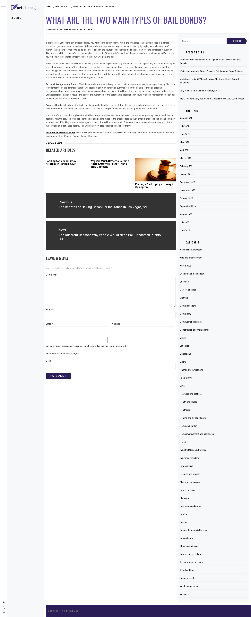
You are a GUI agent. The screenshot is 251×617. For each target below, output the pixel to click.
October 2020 (186, 198)
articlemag (86, 29)
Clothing (184, 297)
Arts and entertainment (191, 257)
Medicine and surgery (190, 482)
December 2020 (187, 182)
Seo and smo (186, 538)
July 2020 (184, 222)
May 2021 (184, 142)
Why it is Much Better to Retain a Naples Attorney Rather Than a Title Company (109, 163)
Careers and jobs (188, 289)
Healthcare (185, 410)
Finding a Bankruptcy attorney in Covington (154, 186)
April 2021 (184, 150)
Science (184, 522)
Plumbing (184, 498)
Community (185, 314)
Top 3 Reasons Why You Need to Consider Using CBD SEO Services (212, 98)
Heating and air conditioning (193, 418)
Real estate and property (191, 506)
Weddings (184, 594)
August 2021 (186, 118)
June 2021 (185, 134)
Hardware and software (191, 394)
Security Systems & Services (193, 530)
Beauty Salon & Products (192, 273)
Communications (188, 305)
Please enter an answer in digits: (62, 353)
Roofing (183, 514)
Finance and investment (191, 370)
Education (184, 346)
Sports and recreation (190, 554)
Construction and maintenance (194, 330)
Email (49, 324)
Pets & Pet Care (187, 490)
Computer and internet (190, 322)
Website (116, 324)
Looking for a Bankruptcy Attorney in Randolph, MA (61, 162)
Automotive (185, 265)
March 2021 (185, 158)
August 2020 (186, 214)
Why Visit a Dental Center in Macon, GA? (199, 90)
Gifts (182, 386)
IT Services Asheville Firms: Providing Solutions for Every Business (211, 71)
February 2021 (186, 166)
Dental (183, 338)
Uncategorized (187, 578)
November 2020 (187, 190)
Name (49, 309)
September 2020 (188, 206)
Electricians (185, 354)
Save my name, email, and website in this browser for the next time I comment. (86, 346)
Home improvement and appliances (197, 434)
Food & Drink (186, 378)
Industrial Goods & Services (193, 450)
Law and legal (55, 143)
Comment (51, 274)
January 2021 (186, 174)
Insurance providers (189, 458)
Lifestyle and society (190, 474)
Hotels (183, 442)
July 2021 (184, 126)
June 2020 (185, 230)
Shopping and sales (189, 546)
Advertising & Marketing (191, 249)
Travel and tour (187, 570)
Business (16, 18)
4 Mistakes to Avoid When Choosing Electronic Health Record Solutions (209, 81)
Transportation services (191, 562)
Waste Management (189, 586)
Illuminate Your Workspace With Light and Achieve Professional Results (210, 61)
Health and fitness (188, 402)
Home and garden (188, 426)
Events (183, 362)
